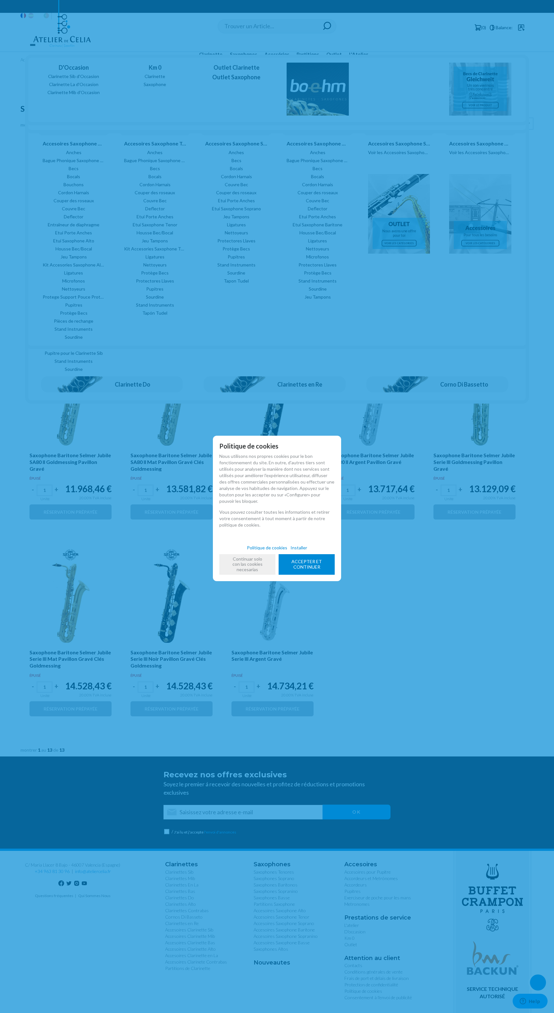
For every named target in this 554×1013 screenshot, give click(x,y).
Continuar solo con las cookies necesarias (247, 564)
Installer (298, 547)
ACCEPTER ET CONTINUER (306, 564)
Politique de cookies (267, 547)
